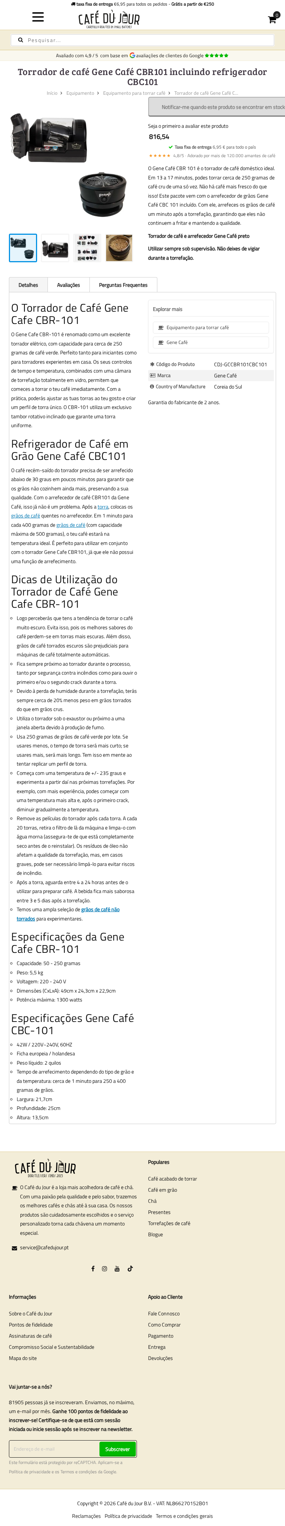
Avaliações (68, 285)
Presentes (159, 1212)
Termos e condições (78, 1471)
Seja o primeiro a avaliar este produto (188, 126)
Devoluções (160, 1358)
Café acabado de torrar (172, 1178)
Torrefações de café (169, 1223)
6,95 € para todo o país (215, 146)
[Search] (20, 40)
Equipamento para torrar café (134, 93)
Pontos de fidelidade (31, 1324)
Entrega (157, 1347)
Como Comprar (164, 1324)
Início (52, 93)
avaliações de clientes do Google (171, 55)
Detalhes (28, 285)
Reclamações (86, 1516)
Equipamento (80, 93)
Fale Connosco (164, 1313)
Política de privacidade (29, 1471)
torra (103, 506)
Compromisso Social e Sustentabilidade (51, 1347)
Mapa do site (23, 1358)
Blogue (155, 1234)
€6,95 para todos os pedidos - (145, 3)
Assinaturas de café (30, 1336)
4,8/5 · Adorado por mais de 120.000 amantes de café (212, 155)
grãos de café (25, 515)
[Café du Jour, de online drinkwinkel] (143, 18)
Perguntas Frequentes (123, 285)
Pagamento (160, 1336)
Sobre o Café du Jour (30, 1313)
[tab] (28, 284)
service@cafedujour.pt (44, 1247)
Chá (152, 1201)
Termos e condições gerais (184, 1516)
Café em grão (162, 1190)
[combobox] (142, 40)
